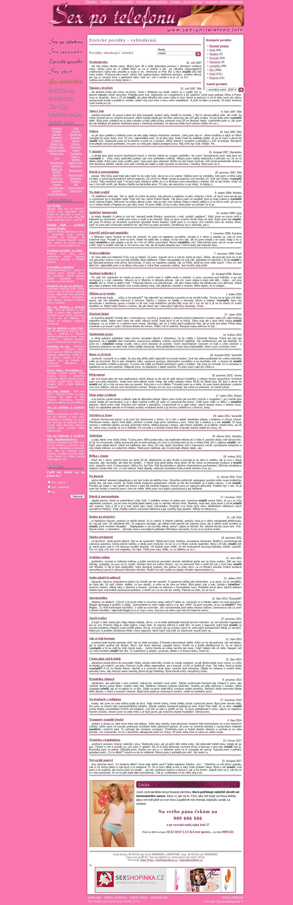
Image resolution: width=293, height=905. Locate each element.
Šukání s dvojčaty (101, 88)
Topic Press (147, 860)
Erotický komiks (56, 150)
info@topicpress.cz (166, 860)
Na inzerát (96, 476)
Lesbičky (57, 166)
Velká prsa (76, 191)
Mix (211, 69)
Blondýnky (76, 134)
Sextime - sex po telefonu (186, 1)
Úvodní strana (219, 46)
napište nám (94, 897)
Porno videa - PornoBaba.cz (65, 370)
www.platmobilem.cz (191, 860)
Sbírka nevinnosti (101, 537)
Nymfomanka (76, 175)
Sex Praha (54, 205)
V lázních (95, 151)
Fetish (75, 150)
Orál (212, 73)
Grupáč (214, 57)
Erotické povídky (66, 61)
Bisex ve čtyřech (100, 354)
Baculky (57, 134)
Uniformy (57, 191)
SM (76, 184)
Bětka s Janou (98, 455)
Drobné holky (56, 147)
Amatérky (56, 128)
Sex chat (66, 72)
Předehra (76, 181)
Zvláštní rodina (99, 557)
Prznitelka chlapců (101, 679)
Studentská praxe (101, 334)
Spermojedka (98, 597)
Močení (57, 175)
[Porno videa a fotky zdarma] (66, 115)
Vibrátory (91, 1)
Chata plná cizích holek (105, 658)
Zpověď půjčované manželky (109, 232)
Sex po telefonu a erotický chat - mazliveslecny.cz (66, 437)
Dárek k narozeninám (104, 171)
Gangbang (76, 153)
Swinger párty (57, 188)
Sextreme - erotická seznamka (224, 1)
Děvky (76, 141)
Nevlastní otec (98, 62)
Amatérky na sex (58, 346)
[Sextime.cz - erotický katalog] (66, 91)
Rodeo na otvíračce (102, 516)
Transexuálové (75, 188)
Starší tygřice (98, 618)
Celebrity (57, 141)
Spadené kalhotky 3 (102, 273)
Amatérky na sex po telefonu (65, 286)
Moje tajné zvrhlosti (102, 395)
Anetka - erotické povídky (116, 1)
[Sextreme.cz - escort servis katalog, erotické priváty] (66, 99)
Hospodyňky (57, 163)
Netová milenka (99, 253)
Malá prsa (76, 166)
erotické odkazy (138, 897)
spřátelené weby (160, 897)
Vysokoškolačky (56, 194)
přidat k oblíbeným (232, 897)
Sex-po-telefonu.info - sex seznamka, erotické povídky (114, 15)
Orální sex (57, 178)
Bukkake (76, 137)
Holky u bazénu (75, 158)
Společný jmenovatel (103, 212)
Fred (239, 213)
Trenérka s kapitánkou (104, 740)
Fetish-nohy (57, 153)
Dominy (75, 144)
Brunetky (57, 137)
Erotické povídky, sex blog (64, 250)
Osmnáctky (57, 181)
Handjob (214, 61)
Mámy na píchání (56, 170)
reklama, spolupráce (115, 897)
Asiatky (75, 131)
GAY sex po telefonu (66, 82)
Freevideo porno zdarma (152, 1)
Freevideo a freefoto (60, 267)
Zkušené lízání (99, 313)
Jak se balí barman (102, 638)
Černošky (75, 147)
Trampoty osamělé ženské (106, 719)
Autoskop (95, 435)
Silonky (57, 184)
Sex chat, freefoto (58, 391)
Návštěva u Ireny (100, 415)
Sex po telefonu (66, 41)
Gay (56, 158)
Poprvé (213, 77)
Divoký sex (56, 144)
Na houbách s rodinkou (105, 699)
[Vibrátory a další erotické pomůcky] (66, 107)
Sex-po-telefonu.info (228, 901)
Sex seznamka (66, 51)
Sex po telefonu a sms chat (65, 328)
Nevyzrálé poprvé (101, 760)
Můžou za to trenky (102, 293)
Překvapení (97, 374)
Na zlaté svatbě (99, 192)
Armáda (56, 131)
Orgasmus (76, 178)
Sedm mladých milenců (104, 577)
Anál (75, 128)
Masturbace (76, 170)
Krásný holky (75, 163)
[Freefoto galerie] (66, 123)
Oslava (93, 131)
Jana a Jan (96, 111)
